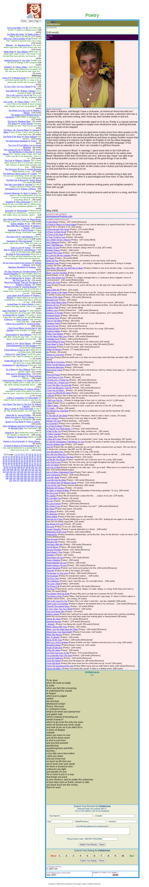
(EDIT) (53, 22)
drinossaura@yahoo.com (59, 216)
